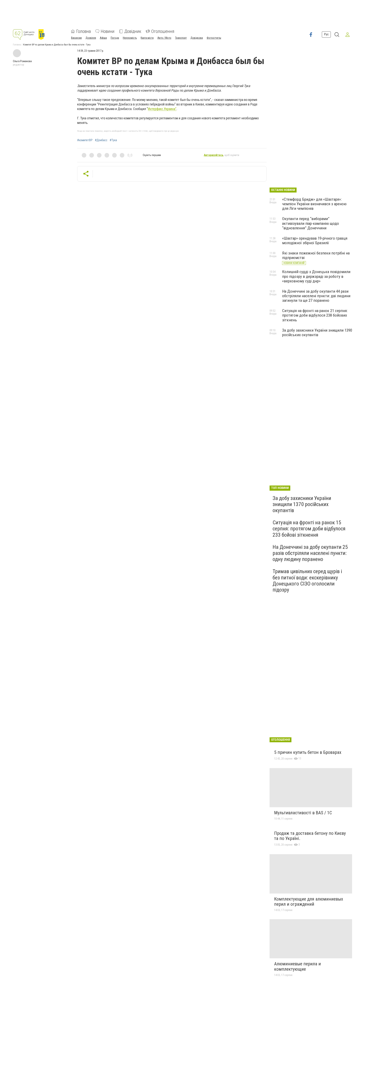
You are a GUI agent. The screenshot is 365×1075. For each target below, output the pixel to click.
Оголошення (162, 31)
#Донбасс (101, 140)
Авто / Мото (164, 37)
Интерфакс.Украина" (162, 109)
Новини (107, 31)
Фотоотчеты (214, 37)
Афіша (103, 37)
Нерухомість (130, 37)
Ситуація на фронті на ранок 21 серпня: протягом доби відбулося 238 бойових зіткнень (315, 315)
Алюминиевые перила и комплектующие (297, 966)
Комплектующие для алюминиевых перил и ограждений (308, 901)
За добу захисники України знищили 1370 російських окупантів (302, 504)
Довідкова (196, 37)
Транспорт (181, 37)
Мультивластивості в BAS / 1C (303, 812)
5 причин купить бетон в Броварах (307, 752)
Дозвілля (91, 37)
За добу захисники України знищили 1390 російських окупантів (317, 332)
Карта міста (147, 37)
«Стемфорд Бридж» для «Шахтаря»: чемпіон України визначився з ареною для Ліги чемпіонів (314, 204)
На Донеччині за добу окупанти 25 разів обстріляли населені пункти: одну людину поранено (310, 553)
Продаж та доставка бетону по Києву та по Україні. (310, 836)
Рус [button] (326, 34)
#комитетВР (85, 140)
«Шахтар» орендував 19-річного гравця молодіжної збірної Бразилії (314, 240)
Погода (115, 37)
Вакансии (76, 37)
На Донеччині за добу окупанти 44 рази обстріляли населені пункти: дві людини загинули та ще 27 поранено (316, 296)
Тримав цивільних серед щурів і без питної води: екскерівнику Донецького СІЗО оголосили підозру (307, 580)
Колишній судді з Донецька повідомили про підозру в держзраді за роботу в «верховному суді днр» (316, 276)
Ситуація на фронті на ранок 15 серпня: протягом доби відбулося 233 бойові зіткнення (309, 528)
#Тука (113, 140)
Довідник (132, 31)
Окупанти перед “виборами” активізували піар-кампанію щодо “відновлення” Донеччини (310, 223)
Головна (83, 31)
